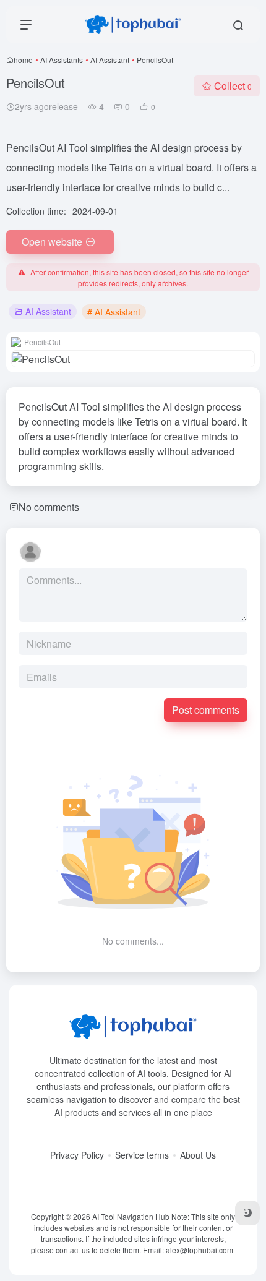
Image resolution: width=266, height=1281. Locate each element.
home (23, 59)
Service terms (142, 1155)
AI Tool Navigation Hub (130, 1216)
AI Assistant (109, 59)
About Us (198, 1155)
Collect (233, 86)
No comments (49, 507)
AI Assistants (61, 59)
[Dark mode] (247, 1213)
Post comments (205, 710)
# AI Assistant (113, 312)
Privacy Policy (77, 1155)
